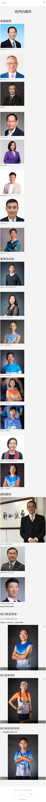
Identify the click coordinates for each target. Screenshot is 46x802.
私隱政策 (30, 790)
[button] (2, 648)
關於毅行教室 (17, 790)
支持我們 (21, 790)
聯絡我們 (25, 790)
